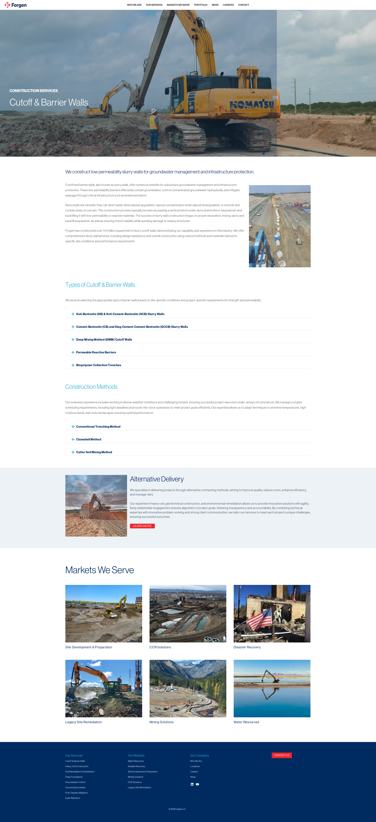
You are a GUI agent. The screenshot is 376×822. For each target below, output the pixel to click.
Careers (194, 771)
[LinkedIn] (192, 784)
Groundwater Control (75, 782)
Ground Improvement (75, 787)
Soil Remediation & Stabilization (80, 771)
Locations (195, 766)
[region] (188, 78)
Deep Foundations (74, 777)
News (193, 777)
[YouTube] (197, 784)
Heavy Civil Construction (76, 766)
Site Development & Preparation (143, 771)
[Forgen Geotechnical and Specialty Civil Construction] (15, 5)
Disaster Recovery (136, 766)
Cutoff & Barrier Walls (75, 761)
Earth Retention (72, 798)
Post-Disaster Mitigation (76, 792)
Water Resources (136, 761)
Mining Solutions (135, 777)
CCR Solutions (135, 782)
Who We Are (196, 761)
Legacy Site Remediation (139, 787)
